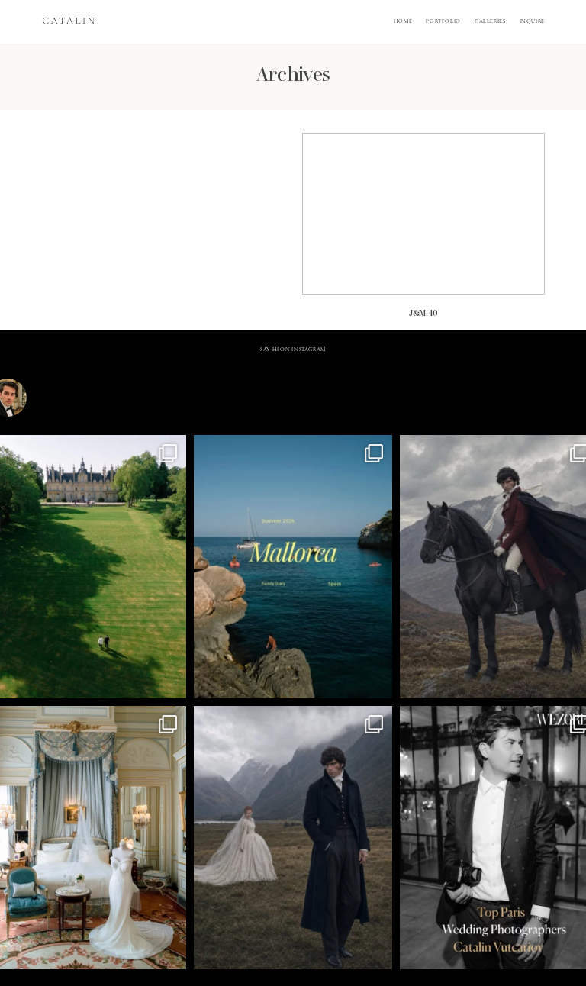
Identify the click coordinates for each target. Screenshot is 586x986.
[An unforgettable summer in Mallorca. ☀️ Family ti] (292, 566)
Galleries (490, 22)
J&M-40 (423, 232)
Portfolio (443, 22)
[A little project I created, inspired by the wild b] (292, 837)
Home (403, 22)
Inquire (532, 22)
